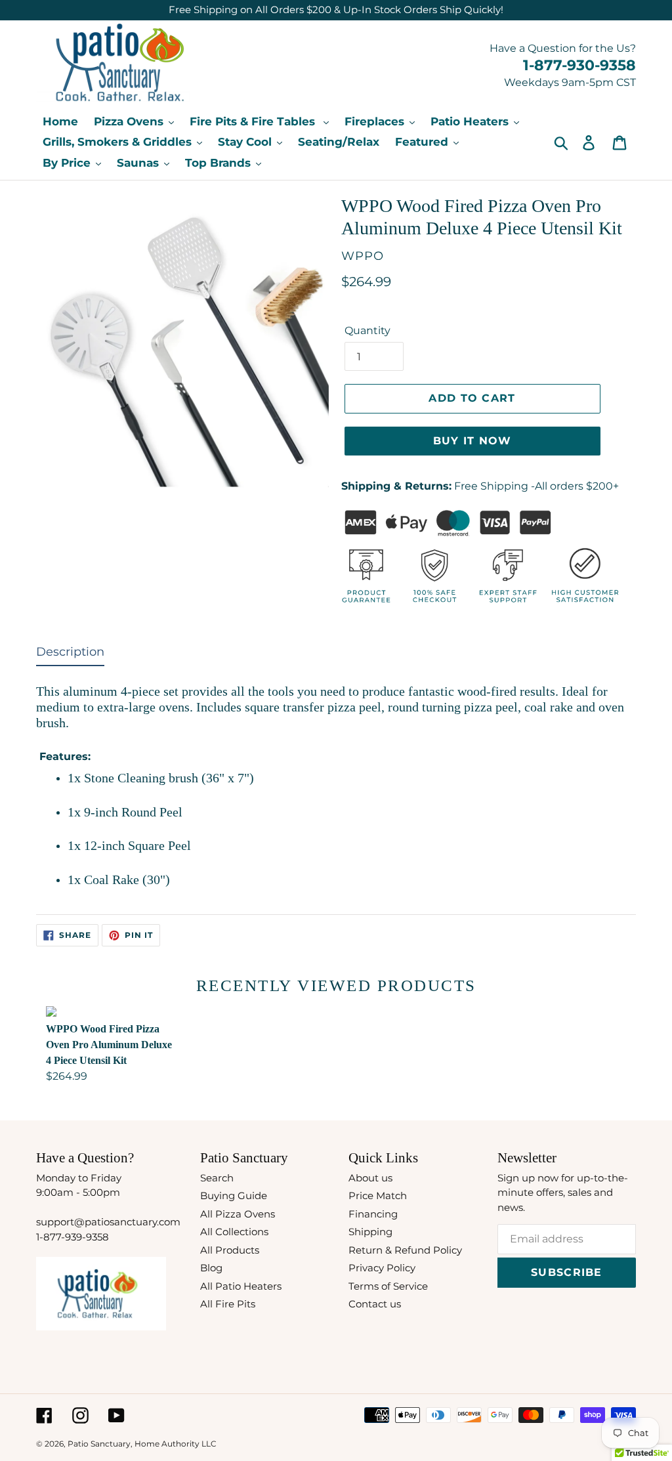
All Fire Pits (227, 1304)
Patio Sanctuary (99, 1444)
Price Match (377, 1195)
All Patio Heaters (241, 1286)
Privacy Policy (381, 1267)
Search (217, 1178)
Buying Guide (233, 1195)
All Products (229, 1250)
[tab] (70, 654)
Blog (211, 1267)
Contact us (374, 1304)
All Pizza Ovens (237, 1214)
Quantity (367, 330)
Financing (373, 1214)
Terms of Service (388, 1286)
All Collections (234, 1231)
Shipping (370, 1231)
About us (370, 1178)
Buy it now (472, 440)
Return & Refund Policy (405, 1250)
